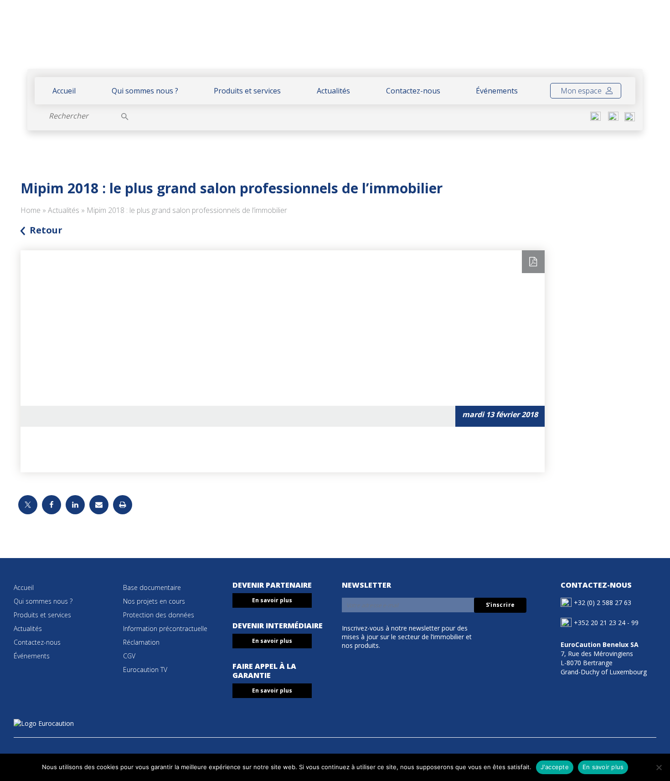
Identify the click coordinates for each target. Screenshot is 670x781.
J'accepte (555, 767)
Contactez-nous (413, 91)
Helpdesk (557, 40)
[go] (125, 116)
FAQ (596, 40)
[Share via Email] (98, 504)
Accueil (64, 91)
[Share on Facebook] (51, 504)
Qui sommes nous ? (145, 91)
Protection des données (158, 614)
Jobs (621, 40)
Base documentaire (152, 587)
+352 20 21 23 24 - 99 (606, 622)
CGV (129, 656)
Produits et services (247, 91)
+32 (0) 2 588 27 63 (602, 602)
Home (31, 210)
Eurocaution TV (145, 669)
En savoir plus (272, 600)
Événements (497, 91)
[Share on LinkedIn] (75, 504)
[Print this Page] (122, 504)
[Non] (658, 767)
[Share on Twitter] (27, 504)
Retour (46, 230)
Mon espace (582, 91)
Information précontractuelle (165, 628)
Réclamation (141, 642)
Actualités (333, 91)
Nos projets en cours (154, 601)
